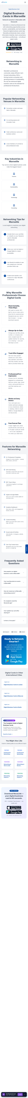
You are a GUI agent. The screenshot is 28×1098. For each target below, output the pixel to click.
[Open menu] (25, 2)
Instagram (7, 631)
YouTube (15, 631)
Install (20, 1094)
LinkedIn (23, 631)
